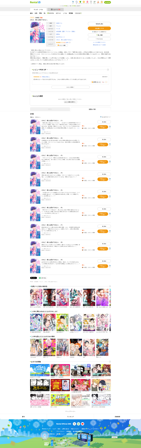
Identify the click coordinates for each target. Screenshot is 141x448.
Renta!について (46, 429)
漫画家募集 (69, 434)
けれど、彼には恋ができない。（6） (52, 207)
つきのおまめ (33, 357)
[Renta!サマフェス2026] (39, 2)
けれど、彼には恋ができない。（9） (52, 260)
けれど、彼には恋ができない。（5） (52, 190)
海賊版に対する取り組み (80, 434)
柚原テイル (98, 357)
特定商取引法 (51, 434)
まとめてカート (106, 117)
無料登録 (108, 2)
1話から (32, 117)
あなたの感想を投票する (70, 102)
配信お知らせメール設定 (99, 45)
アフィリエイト (61, 431)
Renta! (31, 281)
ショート (56, 9)
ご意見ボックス (85, 429)
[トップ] (34, 2)
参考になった (97, 82)
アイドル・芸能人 (70, 31)
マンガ (58, 28)
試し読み (104, 122)
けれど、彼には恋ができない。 (64, 40)
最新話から (38, 117)
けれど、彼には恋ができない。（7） (52, 225)
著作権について (61, 434)
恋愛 (63, 31)
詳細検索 (117, 416)
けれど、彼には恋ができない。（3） (52, 155)
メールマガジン (95, 429)
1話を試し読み (99, 24)
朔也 (84, 357)
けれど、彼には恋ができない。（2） (52, 138)
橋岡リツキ (45, 357)
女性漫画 (58, 31)
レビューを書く (62, 45)
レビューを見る (70, 87)
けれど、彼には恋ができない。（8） (52, 242)
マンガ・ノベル (38, 9)
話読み (58, 34)
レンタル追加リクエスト (99, 42)
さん (46, 77)
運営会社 (91, 434)
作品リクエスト (75, 429)
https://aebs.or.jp (53, 445)
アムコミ (58, 26)
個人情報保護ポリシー (78, 431)
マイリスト (100, 39)
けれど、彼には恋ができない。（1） (52, 120)
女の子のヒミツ (60, 37)
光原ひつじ (59, 23)
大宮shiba (72, 357)
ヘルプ (54, 429)
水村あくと (59, 357)
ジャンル (77, 13)
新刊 (23, 416)
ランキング (70, 416)
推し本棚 (100, 35)
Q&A (59, 429)
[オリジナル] (51, 13)
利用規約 (69, 431)
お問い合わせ (65, 429)
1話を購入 (99, 28)
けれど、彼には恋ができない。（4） (52, 173)
